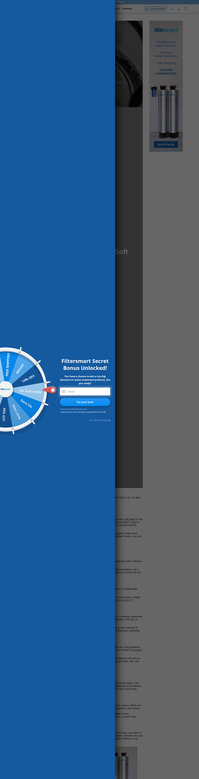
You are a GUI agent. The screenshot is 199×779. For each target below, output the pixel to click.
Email (71, 391)
